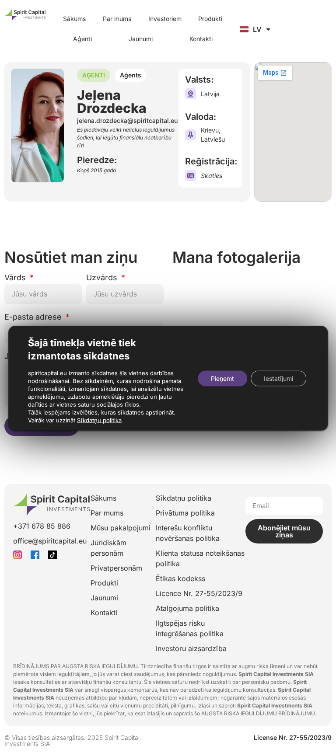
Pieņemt (222, 378)
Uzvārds (102, 278)
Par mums (117, 18)
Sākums (74, 18)
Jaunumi (141, 38)
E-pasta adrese (34, 317)
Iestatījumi (278, 378)
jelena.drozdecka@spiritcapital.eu (127, 120)
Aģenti (82, 38)
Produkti (210, 18)
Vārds (16, 278)
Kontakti (201, 38)
